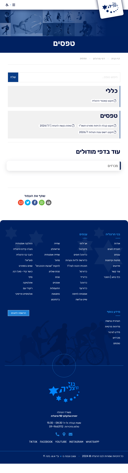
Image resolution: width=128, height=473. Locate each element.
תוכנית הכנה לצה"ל (77, 265)
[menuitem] (64, 165)
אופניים (56, 282)
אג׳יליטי (83, 243)
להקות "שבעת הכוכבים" (47, 265)
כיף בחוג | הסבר (112, 277)
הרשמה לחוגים (18, 312)
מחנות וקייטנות (112, 260)
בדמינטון (55, 299)
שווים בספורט (25, 265)
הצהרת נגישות (112, 320)
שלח (13, 77)
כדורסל (83, 271)
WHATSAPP (92, 442)
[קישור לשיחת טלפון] (57, 434)
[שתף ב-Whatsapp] (41, 202)
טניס (57, 277)
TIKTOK (33, 442)
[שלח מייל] (70, 434)
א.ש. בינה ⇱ (49, 456)
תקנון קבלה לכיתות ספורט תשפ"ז (96, 125)
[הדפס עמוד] (48, 202)
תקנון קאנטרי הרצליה (103, 100)
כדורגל (83, 282)
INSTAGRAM (76, 442)
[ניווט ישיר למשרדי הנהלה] (64, 434)
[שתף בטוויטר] (27, 202)
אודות (117, 243)
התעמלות (55, 288)
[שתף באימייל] (20, 202)
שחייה (57, 243)
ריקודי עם (27, 288)
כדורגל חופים (80, 254)
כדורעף (83, 288)
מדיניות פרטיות (112, 326)
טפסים (109, 115)
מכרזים (113, 166)
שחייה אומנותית (52, 254)
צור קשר (116, 271)
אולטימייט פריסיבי (23, 293)
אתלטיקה (27, 282)
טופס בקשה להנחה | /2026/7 (56, 125)
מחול (57, 260)
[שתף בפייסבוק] (34, 202)
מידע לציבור (114, 332)
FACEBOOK (46, 442)
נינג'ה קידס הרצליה (22, 249)
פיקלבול (83, 249)
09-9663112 (56, 426)
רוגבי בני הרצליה (24, 254)
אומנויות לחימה (79, 293)
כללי (112, 90)
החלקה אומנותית (23, 243)
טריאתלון (55, 249)
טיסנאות (56, 293)
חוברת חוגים (114, 249)
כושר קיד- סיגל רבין (22, 271)
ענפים (117, 254)
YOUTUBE (61, 442)
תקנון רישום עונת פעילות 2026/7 (96, 132)
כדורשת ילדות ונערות (76, 260)
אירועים (116, 265)
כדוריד (83, 277)
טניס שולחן (54, 271)
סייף (30, 277)
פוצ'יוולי (28, 260)
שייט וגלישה (81, 299)
